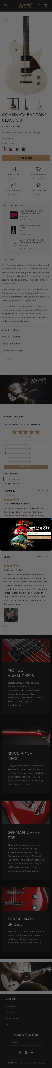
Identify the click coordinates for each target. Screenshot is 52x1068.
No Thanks (39, 540)
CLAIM (39, 537)
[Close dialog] (51, 519)
